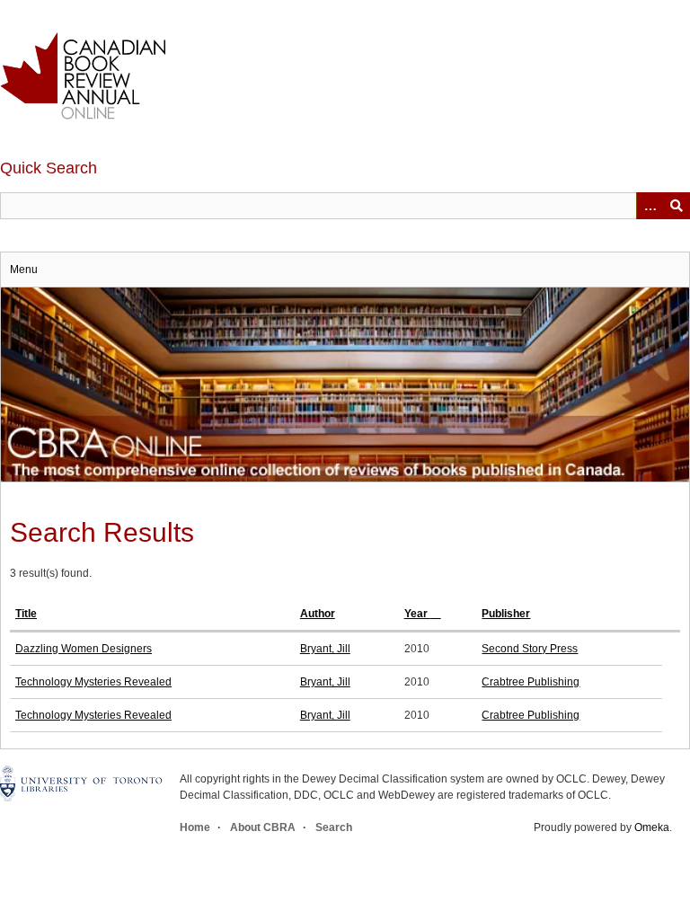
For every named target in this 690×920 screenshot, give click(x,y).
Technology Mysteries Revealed (93, 682)
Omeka (651, 827)
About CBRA (263, 827)
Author (317, 613)
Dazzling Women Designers (83, 648)
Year (417, 613)
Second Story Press (530, 648)
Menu (24, 269)
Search (333, 827)
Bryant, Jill (325, 648)
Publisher (506, 613)
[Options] (649, 205)
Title (26, 613)
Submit (676, 205)
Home (195, 827)
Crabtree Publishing (530, 682)
